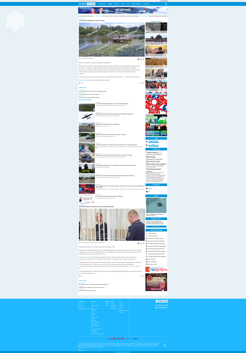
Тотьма (158, 174)
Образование (93, 320)
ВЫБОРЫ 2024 (94, 330)
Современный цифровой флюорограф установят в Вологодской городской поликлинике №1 (129, 16)
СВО (92, 327)
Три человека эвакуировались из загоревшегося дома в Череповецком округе (116, 165)
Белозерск (161, 166)
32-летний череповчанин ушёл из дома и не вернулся (109, 196)
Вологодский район (156, 164)
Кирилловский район (151, 174)
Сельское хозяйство (95, 322)
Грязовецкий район (154, 178)
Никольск (155, 172)
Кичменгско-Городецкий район (153, 179)
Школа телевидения (136, 3)
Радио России (114, 305)
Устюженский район (153, 166)
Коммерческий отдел (123, 310)
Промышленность (94, 323)
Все (92, 303)
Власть (92, 312)
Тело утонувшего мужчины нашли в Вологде (89, 94)
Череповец (152, 152)
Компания (121, 312)
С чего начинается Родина (96, 328)
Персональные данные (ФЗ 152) (84, 347)
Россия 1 (80, 303)
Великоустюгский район (154, 159)
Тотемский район (160, 175)
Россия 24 (80, 305)
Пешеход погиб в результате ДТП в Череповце (107, 124)
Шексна (159, 154)
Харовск (162, 177)
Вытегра (160, 153)
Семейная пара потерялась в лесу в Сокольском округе (91, 287)
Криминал (93, 310)
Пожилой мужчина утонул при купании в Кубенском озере (92, 91)
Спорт (92, 315)
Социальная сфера (95, 305)
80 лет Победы (94, 332)
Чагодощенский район (151, 167)
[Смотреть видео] (87, 148)
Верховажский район (158, 181)
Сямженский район (150, 181)
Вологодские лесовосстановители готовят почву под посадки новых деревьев (80, 16)
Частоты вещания (114, 308)
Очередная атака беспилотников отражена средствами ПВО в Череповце (114, 114)
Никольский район (158, 180)
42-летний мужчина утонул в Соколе (87, 290)
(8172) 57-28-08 (162, 305)
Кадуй (147, 166)
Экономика (93, 313)
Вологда (150, 156)
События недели (81, 307)
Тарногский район (150, 180)
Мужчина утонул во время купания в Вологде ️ (89, 97)
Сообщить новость (156, 226)
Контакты (121, 308)
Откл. (128, 352)
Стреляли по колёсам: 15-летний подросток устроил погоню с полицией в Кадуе (116, 144)
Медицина (93, 318)
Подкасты (113, 303)
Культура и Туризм (94, 317)
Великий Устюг (153, 161)
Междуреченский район (151, 176)
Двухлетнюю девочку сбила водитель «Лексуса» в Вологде (111, 134)
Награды (121, 307)
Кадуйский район (160, 172)
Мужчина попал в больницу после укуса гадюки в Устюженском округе (114, 155)
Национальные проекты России (97, 333)
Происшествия (94, 308)
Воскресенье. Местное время (84, 308)
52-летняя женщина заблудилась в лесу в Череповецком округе (112, 103)
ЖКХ (92, 307)
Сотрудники (121, 305)
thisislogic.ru (100, 347)
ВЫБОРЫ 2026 (146, 3)
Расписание (121, 303)
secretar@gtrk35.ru (162, 307)
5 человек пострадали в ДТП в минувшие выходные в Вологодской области (115, 175)
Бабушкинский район (151, 175)
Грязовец (162, 179)
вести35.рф (85, 80)
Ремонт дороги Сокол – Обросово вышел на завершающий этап (93, 284)
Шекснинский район (151, 154)
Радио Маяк (113, 307)
